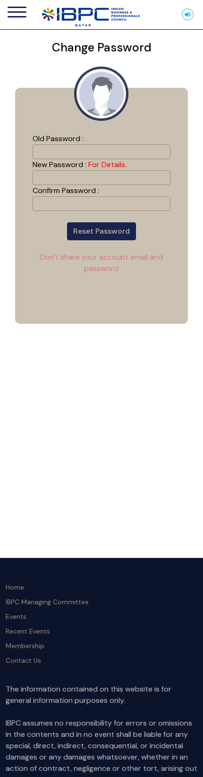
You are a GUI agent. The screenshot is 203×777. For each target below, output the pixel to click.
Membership (25, 646)
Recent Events (28, 631)
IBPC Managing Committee (47, 602)
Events (16, 616)
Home (15, 587)
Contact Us (23, 660)
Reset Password (101, 231)
